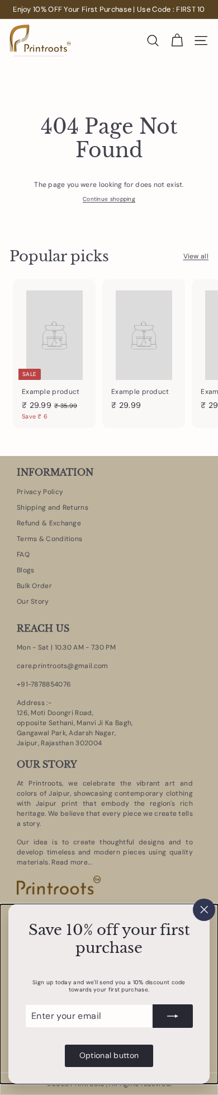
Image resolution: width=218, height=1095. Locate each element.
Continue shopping (109, 199)
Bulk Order (34, 585)
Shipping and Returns (52, 507)
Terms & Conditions (49, 538)
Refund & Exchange (49, 523)
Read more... (71, 862)
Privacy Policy (40, 491)
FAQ (23, 554)
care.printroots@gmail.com (62, 665)
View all (195, 256)
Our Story (33, 601)
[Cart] (177, 40)
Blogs (26, 570)
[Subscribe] (173, 1016)
